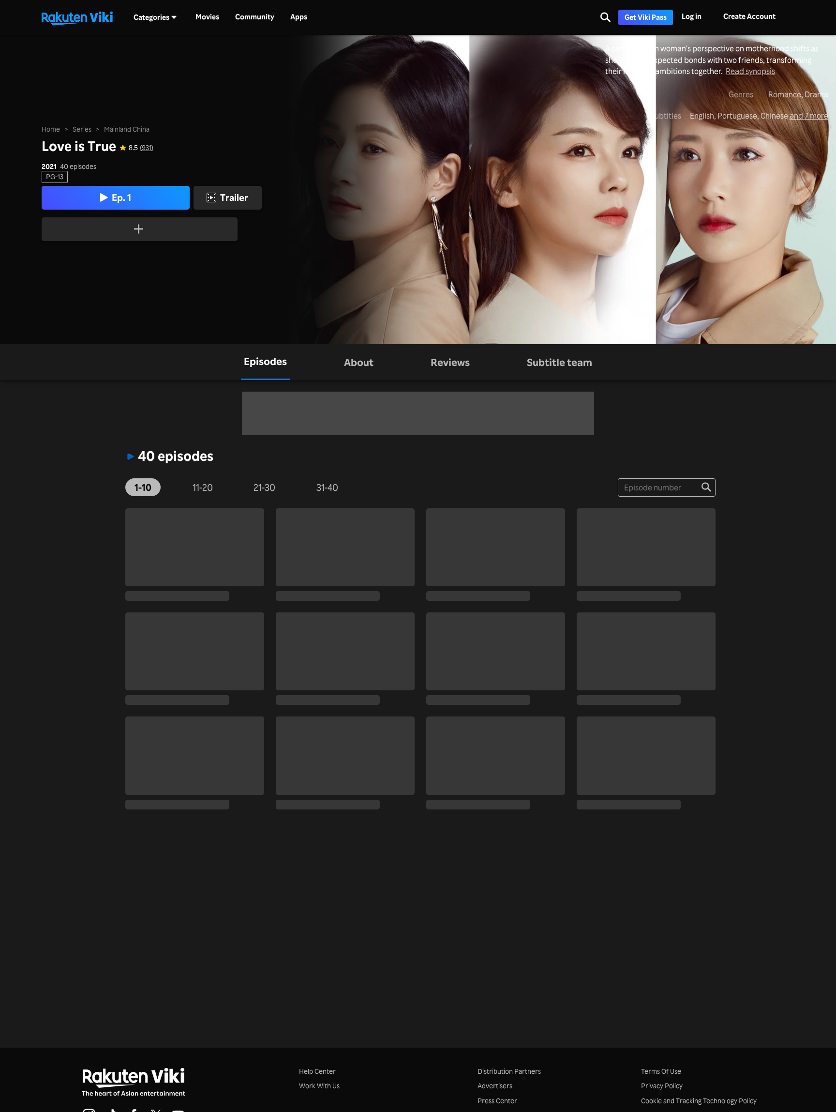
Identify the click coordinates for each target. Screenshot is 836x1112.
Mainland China (126, 129)
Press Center (497, 1101)
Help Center (317, 1071)
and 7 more (809, 116)
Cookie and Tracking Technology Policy (699, 1101)
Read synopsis (750, 71)
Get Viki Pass (646, 17)
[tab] (265, 362)
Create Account (749, 16)
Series (82, 129)
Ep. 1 (121, 197)
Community (254, 17)
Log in (692, 16)
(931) (146, 148)
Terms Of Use (661, 1071)
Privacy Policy (662, 1086)
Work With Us (319, 1086)
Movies (207, 17)
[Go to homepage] (77, 17)
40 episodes (78, 166)
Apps (298, 17)
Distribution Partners (509, 1071)
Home (51, 129)
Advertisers (495, 1086)
